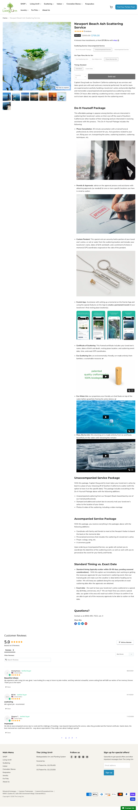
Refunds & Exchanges (9, 791)
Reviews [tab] (8, 650)
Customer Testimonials (26, 791)
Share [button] (9, 687)
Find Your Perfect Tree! (126, 7)
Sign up (109, 772)
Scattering (48, 4)
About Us (46, 10)
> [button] (76, 738)
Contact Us (129, 808)
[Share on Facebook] (75, 623)
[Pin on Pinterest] (86, 623)
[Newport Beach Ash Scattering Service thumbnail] (6, 96)
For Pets (34, 10)
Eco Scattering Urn (83, 356)
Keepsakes (89, 4)
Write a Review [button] (126, 642)
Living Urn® (35, 4)
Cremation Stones (74, 4)
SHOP (23, 4)
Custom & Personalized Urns (44, 791)
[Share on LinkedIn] (82, 623)
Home (5, 18)
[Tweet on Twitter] (79, 623)
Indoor (59, 4)
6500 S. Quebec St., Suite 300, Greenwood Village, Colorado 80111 (24, 794)
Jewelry (24, 10)
